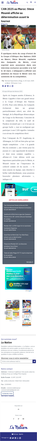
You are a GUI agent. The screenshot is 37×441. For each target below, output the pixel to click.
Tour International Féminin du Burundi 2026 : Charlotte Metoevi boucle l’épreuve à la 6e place (17, 207)
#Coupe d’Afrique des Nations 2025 (12, 91)
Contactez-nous (7, 393)
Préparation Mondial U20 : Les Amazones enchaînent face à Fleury (15, 245)
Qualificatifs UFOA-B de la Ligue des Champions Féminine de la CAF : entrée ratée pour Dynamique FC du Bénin (18, 217)
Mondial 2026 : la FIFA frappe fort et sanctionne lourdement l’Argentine (17, 227)
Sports (5, 24)
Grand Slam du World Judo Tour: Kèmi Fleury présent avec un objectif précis (16, 236)
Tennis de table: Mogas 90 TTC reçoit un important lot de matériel (18, 254)
